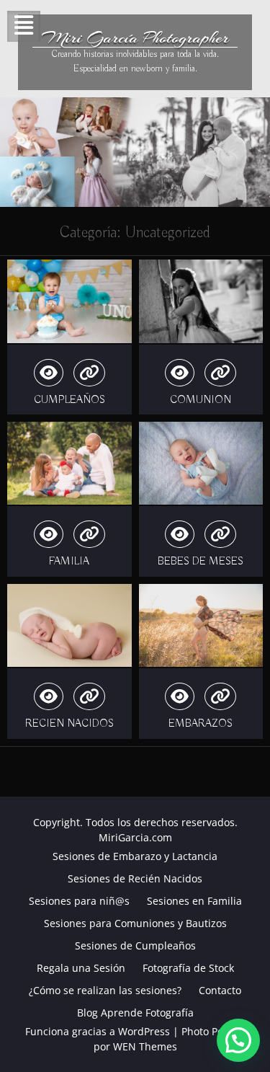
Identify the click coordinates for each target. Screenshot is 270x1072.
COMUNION (200, 400)
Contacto (220, 990)
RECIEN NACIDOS (69, 723)
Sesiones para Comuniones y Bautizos (135, 923)
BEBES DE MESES (200, 561)
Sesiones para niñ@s (79, 901)
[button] (238, 1040)
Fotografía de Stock (188, 968)
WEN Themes (145, 1046)
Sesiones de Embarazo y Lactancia (135, 856)
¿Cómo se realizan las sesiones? (105, 990)
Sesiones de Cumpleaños (135, 945)
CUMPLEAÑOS (69, 400)
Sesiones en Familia (194, 901)
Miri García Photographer (135, 37)
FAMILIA (69, 561)
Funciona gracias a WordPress (97, 1031)
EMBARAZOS (200, 723)
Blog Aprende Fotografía (135, 1012)
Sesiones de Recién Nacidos (135, 878)
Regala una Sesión (81, 968)
